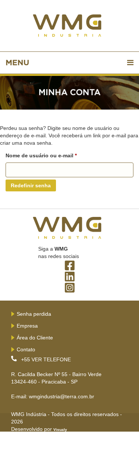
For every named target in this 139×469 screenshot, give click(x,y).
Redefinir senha (31, 185)
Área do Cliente (35, 338)
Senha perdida (34, 314)
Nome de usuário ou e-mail (55, 155)
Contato (26, 349)
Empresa (27, 326)
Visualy (60, 430)
